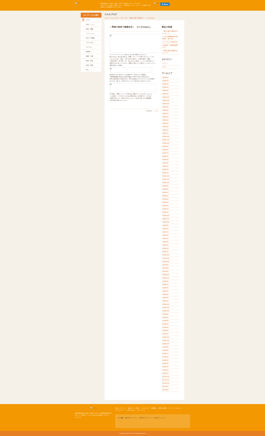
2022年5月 (165, 238)
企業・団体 (89, 65)
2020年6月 (165, 288)
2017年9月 (165, 386)
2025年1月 (165, 133)
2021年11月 (165, 258)
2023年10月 (165, 182)
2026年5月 (165, 80)
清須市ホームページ (145, 418)
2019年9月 (165, 314)
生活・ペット (90, 24)
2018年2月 (165, 370)
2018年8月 (165, 350)
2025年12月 (165, 97)
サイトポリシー (120, 410)
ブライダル (89, 42)
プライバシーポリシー (175, 408)
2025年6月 (165, 117)
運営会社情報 (163, 408)
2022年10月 (165, 222)
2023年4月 (165, 202)
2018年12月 (165, 337)
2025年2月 (165, 130)
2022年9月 (165, 225)
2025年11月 (165, 100)
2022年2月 (165, 248)
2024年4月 (165, 163)
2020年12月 (165, 274)
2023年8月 (165, 189)
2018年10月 (165, 344)
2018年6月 (165, 357)
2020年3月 (165, 297)
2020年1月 (165, 301)
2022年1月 (165, 251)
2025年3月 (165, 127)
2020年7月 (165, 284)
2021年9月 (165, 265)
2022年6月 (165, 235)
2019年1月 (165, 334)
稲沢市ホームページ (131, 418)
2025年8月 (165, 110)
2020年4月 (165, 294)
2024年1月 (165, 173)
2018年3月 (165, 367)
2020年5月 (165, 291)
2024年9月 (165, 146)
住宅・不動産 (90, 38)
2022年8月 (165, 228)
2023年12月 (165, 176)
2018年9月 (165, 347)
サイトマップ (141, 410)
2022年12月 (165, 215)
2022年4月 (165, 242)
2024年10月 (165, 143)
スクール (89, 47)
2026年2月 (165, 90)
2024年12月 (165, 136)
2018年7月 (165, 353)
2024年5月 (165, 159)
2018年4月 (165, 363)
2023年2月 (165, 209)
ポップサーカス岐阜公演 (169, 42)
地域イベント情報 (133, 408)
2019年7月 (165, 317)
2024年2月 (165, 169)
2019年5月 (165, 324)
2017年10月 (165, 383)
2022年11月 (165, 219)
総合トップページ (120, 408)
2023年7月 (165, 192)
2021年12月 (165, 255)
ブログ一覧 (123, 18)
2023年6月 (165, 196)
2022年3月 (165, 245)
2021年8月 (165, 268)
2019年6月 (165, 321)
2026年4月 (165, 84)
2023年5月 (165, 199)
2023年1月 (165, 212)
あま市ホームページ (159, 418)
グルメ (88, 20)
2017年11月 (165, 380)
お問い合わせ (131, 410)
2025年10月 (165, 103)
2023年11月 (165, 179)
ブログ (156, 110)
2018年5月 (165, 360)
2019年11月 (165, 307)
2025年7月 (165, 113)
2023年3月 (165, 205)
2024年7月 (165, 153)
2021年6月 (165, 271)
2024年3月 (165, 166)
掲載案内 (154, 408)
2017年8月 (165, 390)
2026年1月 (165, 94)
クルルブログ (114, 18)
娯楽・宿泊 (89, 61)
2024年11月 (165, 140)
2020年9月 (165, 281)
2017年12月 (165, 376)
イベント (165, 63)
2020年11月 (165, 278)
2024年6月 (165, 156)
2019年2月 (165, 330)
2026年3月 (165, 87)
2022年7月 (165, 232)
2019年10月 (165, 311)
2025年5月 (165, 120)
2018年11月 (165, 340)
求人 (87, 70)
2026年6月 (165, 77)
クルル (107, 18)
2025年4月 (165, 123)
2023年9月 (165, 186)
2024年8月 (165, 150)
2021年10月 (165, 261)
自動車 (88, 51)
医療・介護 (89, 56)
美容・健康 (89, 29)
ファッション (90, 33)
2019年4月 (165, 327)
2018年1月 (165, 373)
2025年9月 (165, 107)
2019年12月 (165, 304)
